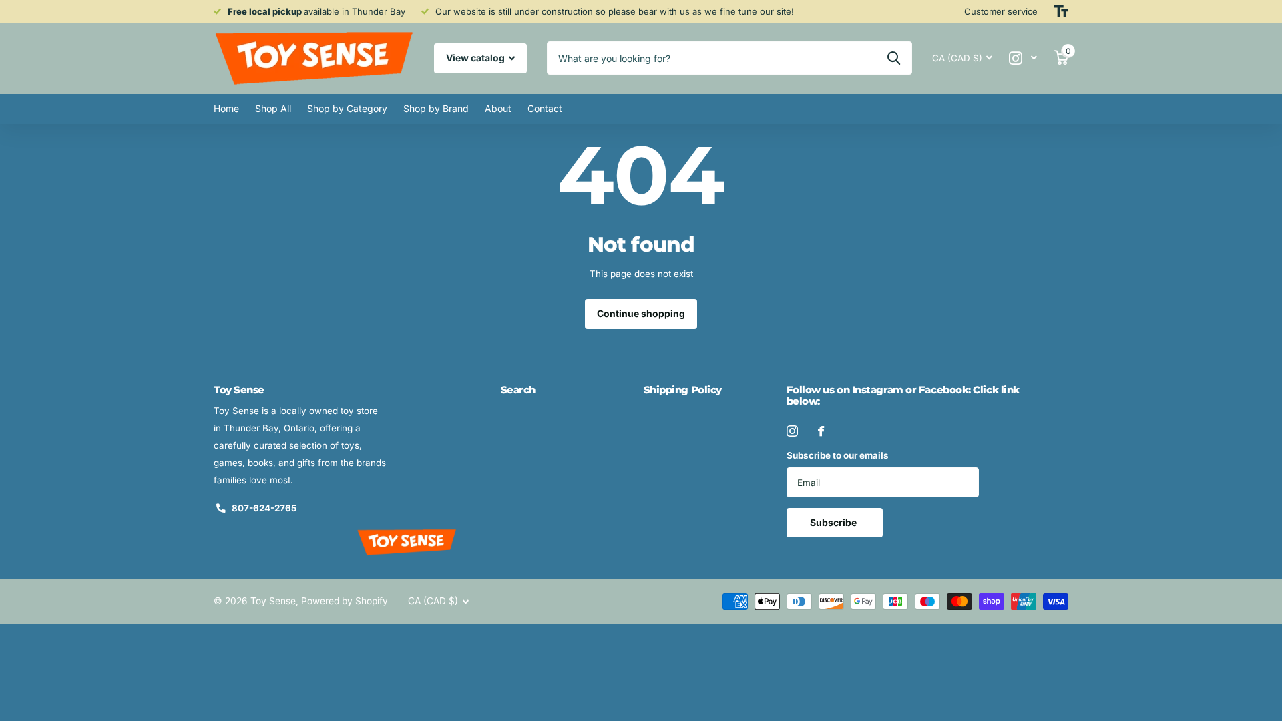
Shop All (273, 108)
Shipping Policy (683, 389)
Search (518, 389)
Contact (544, 108)
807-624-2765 (264, 508)
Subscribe (834, 522)
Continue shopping (641, 313)
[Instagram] (792, 431)
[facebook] (821, 431)
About (498, 108)
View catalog (476, 57)
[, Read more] (1023, 58)
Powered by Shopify (344, 600)
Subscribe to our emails (838, 455)
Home (226, 108)
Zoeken (893, 58)
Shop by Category (347, 108)
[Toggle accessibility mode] (1061, 11)
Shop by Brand (436, 108)
